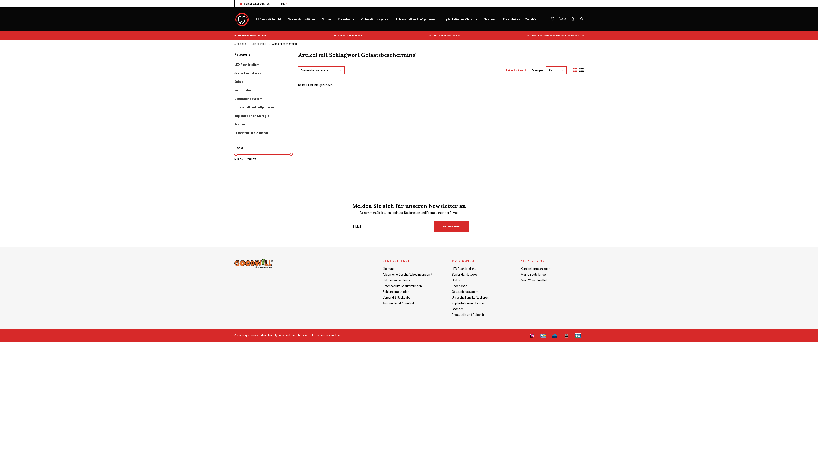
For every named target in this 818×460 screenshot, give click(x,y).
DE (283, 3)
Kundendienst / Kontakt (398, 303)
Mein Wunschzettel (534, 280)
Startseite (240, 43)
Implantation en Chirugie (460, 19)
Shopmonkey (331, 335)
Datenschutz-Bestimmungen (402, 286)
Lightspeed (301, 335)
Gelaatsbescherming (284, 43)
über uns (388, 268)
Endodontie (346, 19)
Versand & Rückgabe (396, 297)
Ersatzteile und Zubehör (520, 19)
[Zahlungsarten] (532, 335)
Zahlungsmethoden (396, 291)
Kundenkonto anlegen (535, 268)
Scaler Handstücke (301, 19)
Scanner (490, 19)
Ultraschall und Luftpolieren (416, 19)
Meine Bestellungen (534, 274)
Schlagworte (259, 43)
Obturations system (375, 19)
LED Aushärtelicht (268, 19)
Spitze (326, 19)
